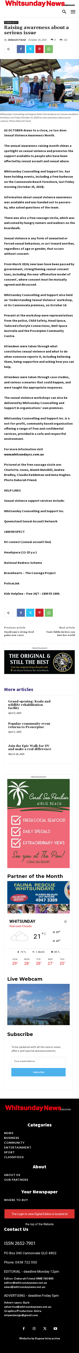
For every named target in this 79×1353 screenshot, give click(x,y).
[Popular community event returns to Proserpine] (62, 729)
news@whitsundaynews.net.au (24, 1287)
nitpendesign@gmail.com (21, 1315)
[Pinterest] (39, 49)
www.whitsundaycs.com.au (24, 454)
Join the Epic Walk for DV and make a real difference (29, 747)
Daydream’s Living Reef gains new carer (19, 634)
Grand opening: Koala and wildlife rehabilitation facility (29, 705)
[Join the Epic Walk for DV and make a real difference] (62, 752)
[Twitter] (30, 49)
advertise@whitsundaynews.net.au (27, 1306)
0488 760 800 (44, 1278)
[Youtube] (55, 1329)
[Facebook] (21, 49)
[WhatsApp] (49, 49)
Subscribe (38, 1072)
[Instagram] (34, 1329)
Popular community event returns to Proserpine (29, 725)
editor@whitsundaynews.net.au (25, 1282)
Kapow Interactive (47, 1338)
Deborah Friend (17, 39)
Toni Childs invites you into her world (60, 634)
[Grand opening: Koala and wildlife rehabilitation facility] (62, 707)
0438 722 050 (26, 1262)
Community (11, 22)
